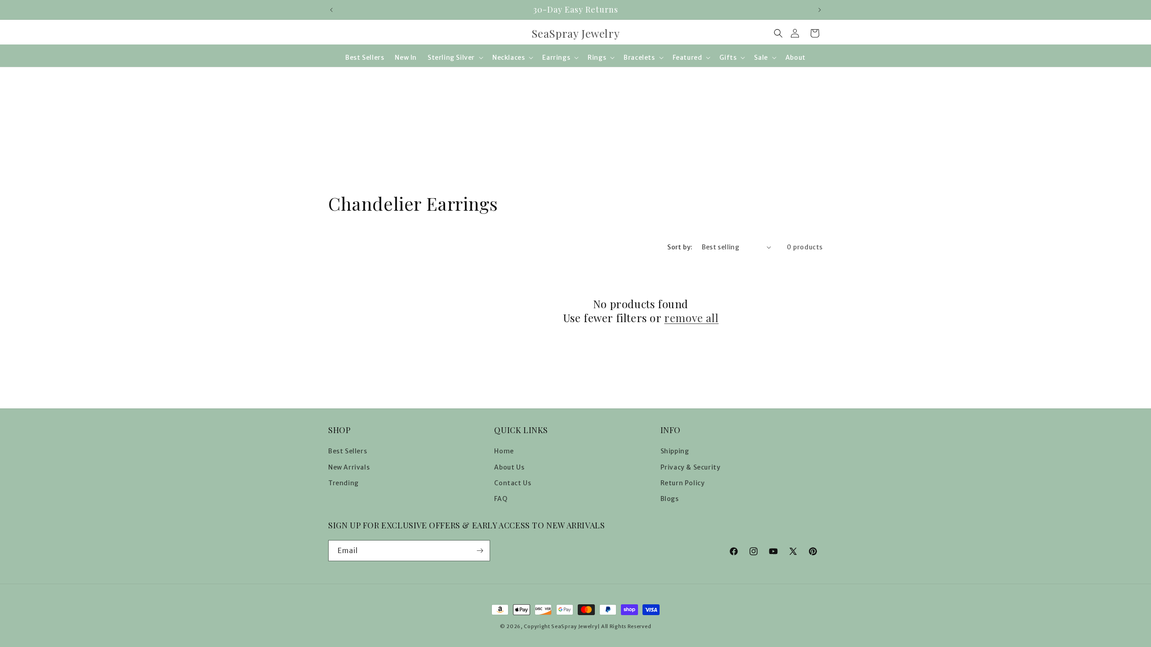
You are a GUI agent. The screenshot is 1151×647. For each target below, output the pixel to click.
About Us (509, 467)
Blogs (669, 499)
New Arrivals (349, 467)
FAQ (500, 499)
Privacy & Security (690, 467)
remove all (691, 318)
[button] (778, 33)
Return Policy (682, 483)
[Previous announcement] (331, 9)
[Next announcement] (820, 9)
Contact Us (512, 483)
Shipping (674, 451)
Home (503, 451)
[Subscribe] (480, 550)
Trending (343, 483)
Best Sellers (347, 451)
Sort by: (679, 247)
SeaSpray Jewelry (574, 626)
